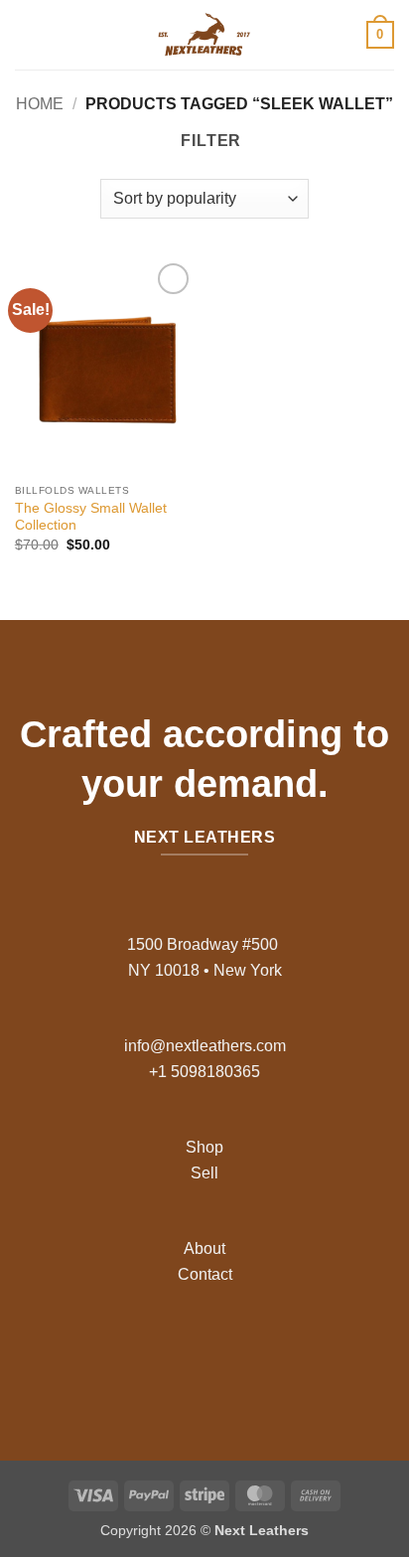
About (204, 1248)
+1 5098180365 (204, 1071)
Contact (205, 1274)
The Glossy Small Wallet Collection (91, 517)
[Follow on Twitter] (219, 1353)
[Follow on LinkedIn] (251, 1353)
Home (40, 103)
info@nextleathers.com (205, 1045)
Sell (204, 1173)
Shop (204, 1147)
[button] (27, 34)
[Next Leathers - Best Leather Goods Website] (204, 35)
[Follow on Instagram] (189, 1353)
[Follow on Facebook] (157, 1353)
